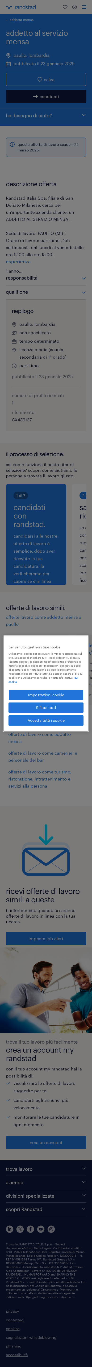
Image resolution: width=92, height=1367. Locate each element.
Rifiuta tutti (46, 707)
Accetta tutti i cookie (46, 720)
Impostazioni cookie (46, 695)
